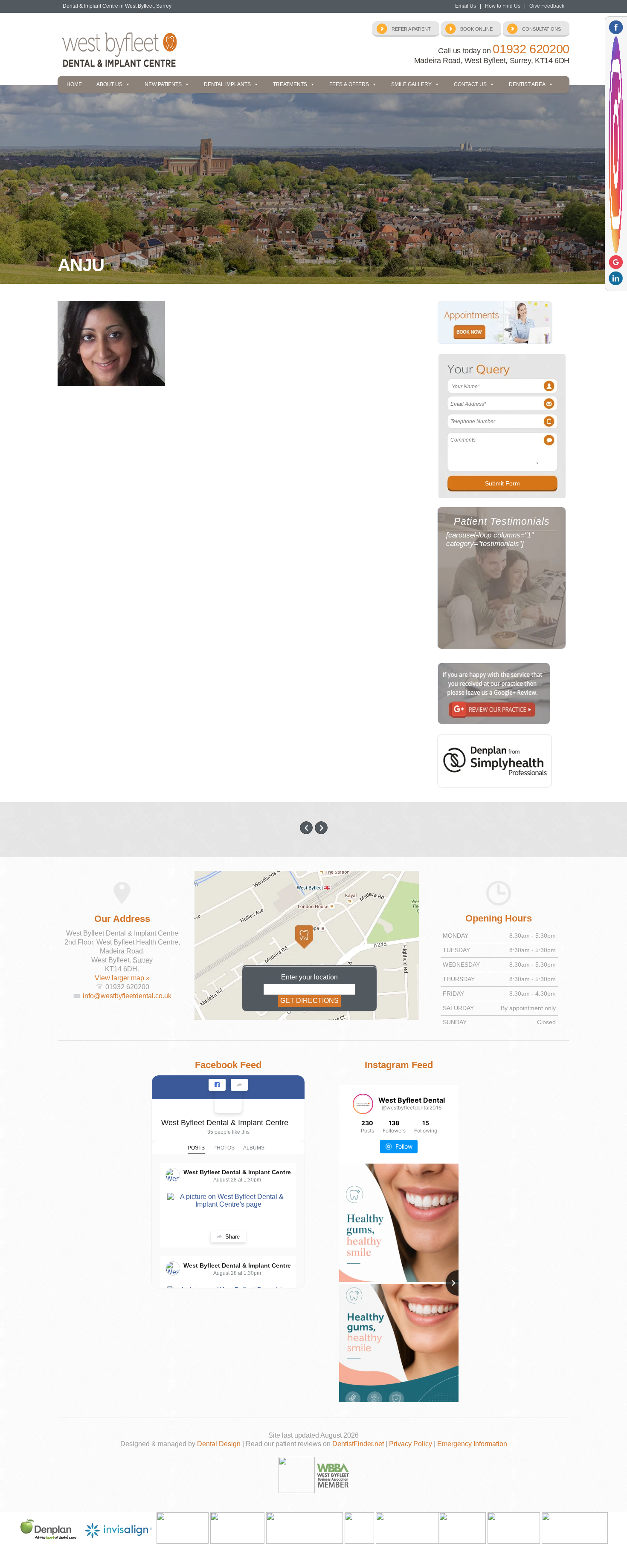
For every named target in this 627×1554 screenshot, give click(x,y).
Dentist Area (527, 84)
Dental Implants (227, 84)
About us (109, 84)
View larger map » (122, 978)
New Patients (163, 84)
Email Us (465, 6)
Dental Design (219, 1443)
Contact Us (470, 84)
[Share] (239, 1085)
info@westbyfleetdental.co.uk (127, 995)
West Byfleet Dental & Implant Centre (224, 1122)
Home (74, 84)
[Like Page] (217, 1085)
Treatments (290, 84)
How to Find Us (502, 6)
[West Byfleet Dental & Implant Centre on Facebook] (228, 1099)
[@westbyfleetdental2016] (363, 1103)
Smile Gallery (411, 84)
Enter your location (309, 977)
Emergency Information (472, 1443)
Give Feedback (546, 6)
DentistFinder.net (358, 1443)
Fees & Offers (349, 84)
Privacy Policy (410, 1443)
